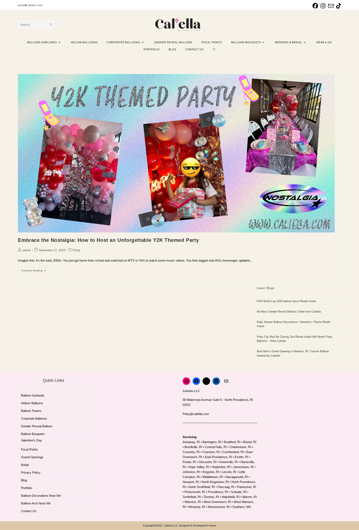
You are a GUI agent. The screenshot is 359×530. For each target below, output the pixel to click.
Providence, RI (218, 492)
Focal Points (29, 449)
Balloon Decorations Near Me (41, 495)
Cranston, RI (211, 452)
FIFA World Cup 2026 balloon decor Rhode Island (286, 301)
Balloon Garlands (32, 395)
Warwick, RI (192, 502)
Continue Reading (35, 271)
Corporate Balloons (34, 418)
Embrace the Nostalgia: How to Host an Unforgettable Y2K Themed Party (108, 240)
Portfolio (26, 488)
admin (27, 250)
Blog (24, 480)
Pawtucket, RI (246, 487)
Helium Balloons (32, 403)
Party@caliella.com (196, 414)
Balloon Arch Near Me (36, 503)
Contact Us (28, 511)
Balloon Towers (31, 411)
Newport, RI (191, 482)
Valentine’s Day (31, 440)
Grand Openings (32, 457)
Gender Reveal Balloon (36, 426)
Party (77, 250)
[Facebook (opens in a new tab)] (315, 6)
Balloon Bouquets (33, 434)
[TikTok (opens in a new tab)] (338, 6)
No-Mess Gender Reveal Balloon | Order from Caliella (289, 311)
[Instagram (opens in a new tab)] (323, 6)
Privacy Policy (31, 472)
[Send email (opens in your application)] (331, 6)
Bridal (25, 465)
